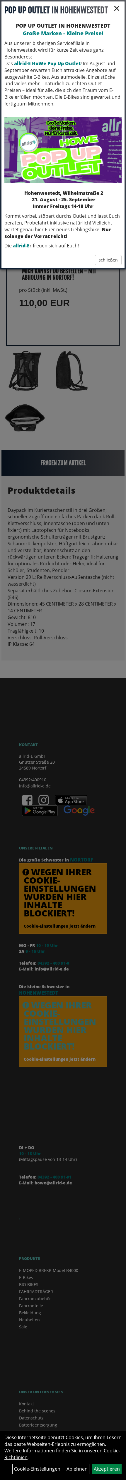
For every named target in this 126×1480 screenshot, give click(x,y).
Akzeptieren (107, 1469)
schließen (108, 260)
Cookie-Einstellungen (37, 1469)
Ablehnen (77, 1469)
